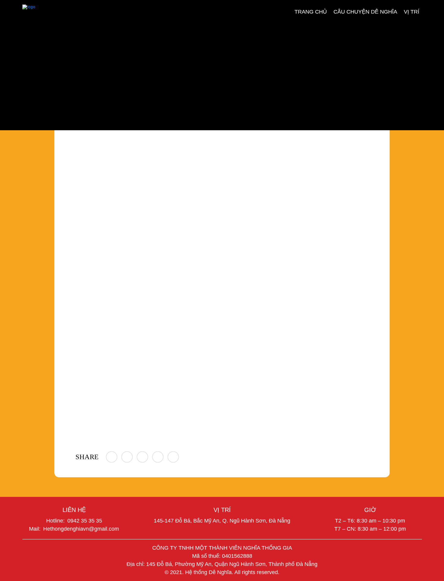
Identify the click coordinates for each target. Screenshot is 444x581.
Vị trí (411, 11)
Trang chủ (310, 11)
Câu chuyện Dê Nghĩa (365, 11)
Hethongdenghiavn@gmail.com (81, 529)
